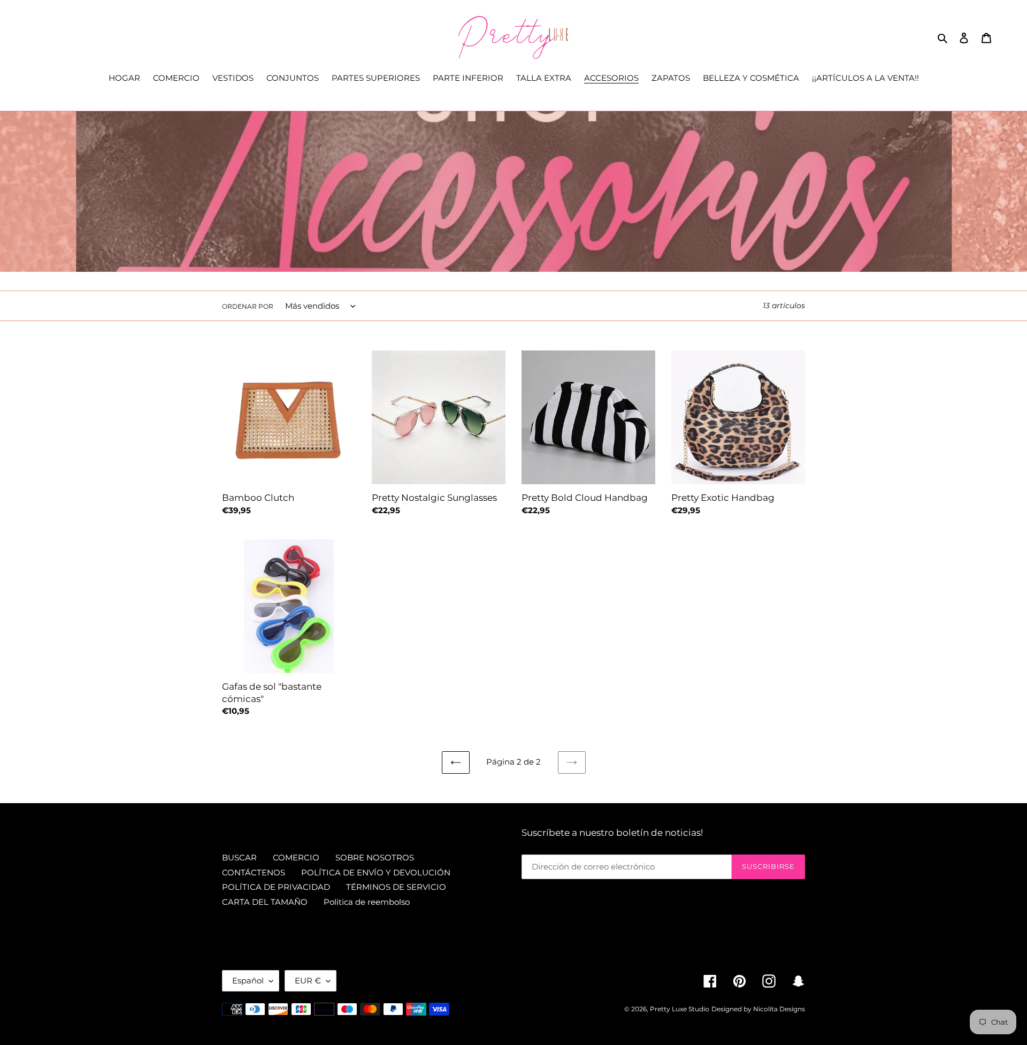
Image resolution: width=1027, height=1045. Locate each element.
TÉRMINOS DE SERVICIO (396, 887)
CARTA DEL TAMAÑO (265, 902)
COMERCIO (296, 857)
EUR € (308, 980)
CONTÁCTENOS (253, 872)
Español (248, 980)
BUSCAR (239, 857)
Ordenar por (247, 306)
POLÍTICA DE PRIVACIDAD (276, 887)
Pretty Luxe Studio (679, 1009)
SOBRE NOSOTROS (374, 857)
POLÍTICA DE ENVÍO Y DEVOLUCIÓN (375, 872)
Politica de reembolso (367, 902)
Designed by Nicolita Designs (758, 1009)
